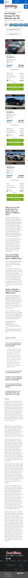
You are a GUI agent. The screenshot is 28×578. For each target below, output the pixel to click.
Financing (12, 560)
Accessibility (22, 569)
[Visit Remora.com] (20, 573)
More (14, 82)
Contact (25, 560)
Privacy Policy (16, 569)
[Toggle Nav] (26, 7)
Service (19, 560)
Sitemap (10, 569)
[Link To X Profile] (9, 558)
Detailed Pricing (14, 69)
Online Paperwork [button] (15, 85)
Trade (7, 560)
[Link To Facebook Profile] (7, 558)
